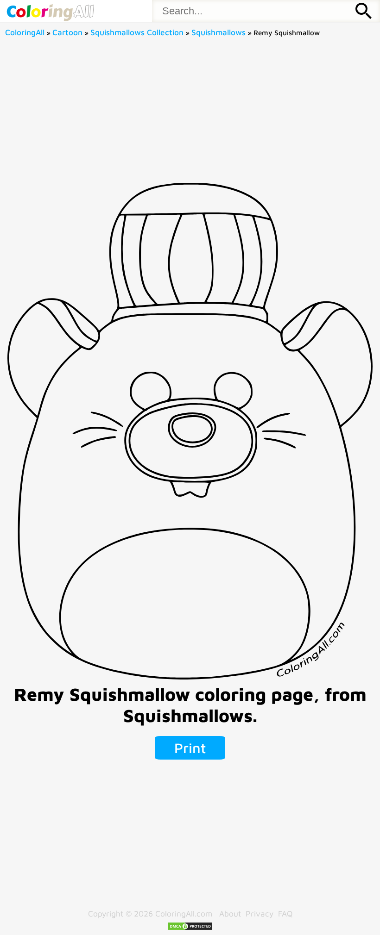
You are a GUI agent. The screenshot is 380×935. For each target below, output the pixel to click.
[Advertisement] (190, 113)
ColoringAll (24, 32)
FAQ (285, 913)
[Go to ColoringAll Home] (50, 11)
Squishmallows (218, 32)
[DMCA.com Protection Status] (190, 928)
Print (190, 748)
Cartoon (67, 32)
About (230, 913)
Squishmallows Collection (137, 32)
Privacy (259, 913)
